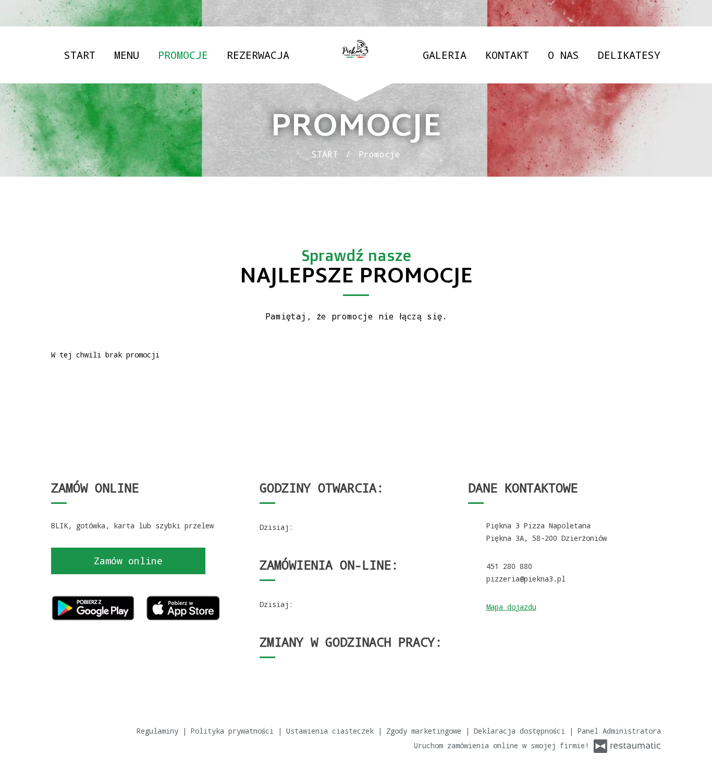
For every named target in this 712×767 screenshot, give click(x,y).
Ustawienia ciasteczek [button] (332, 731)
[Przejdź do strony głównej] (356, 52)
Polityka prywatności (234, 731)
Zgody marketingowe (425, 731)
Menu (126, 54)
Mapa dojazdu (511, 607)
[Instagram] (57, 13)
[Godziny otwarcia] (327, 527)
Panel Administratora (619, 731)
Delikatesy (629, 54)
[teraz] (310, 527)
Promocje (183, 54)
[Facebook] (28, 13)
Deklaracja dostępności (521, 731)
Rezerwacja (258, 54)
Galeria (445, 54)
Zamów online (128, 560)
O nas (563, 54)
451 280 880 (509, 566)
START (79, 54)
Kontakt (507, 54)
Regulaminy (159, 731)
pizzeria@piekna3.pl (526, 579)
